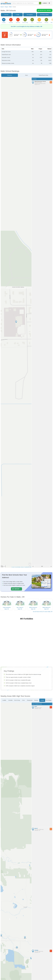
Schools (42, 700)
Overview (6, 14)
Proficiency (9, 75)
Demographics (30, 14)
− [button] (29, 566)
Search (2, 6)
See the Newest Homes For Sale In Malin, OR (42, 611)
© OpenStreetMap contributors (19, 567)
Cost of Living (17, 700)
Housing (36, 700)
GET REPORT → (16, 589)
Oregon (6, 6)
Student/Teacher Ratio (43, 75)
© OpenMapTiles (26, 567)
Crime (23, 700)
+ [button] (29, 564)
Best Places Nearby (44, 14)
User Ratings (48, 700)
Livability (44, 3)
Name (26, 75)
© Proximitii (12, 567)
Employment (29, 700)
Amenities (10, 700)
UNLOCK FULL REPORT (45, 10)
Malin (10, 6)
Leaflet (30, 567)
